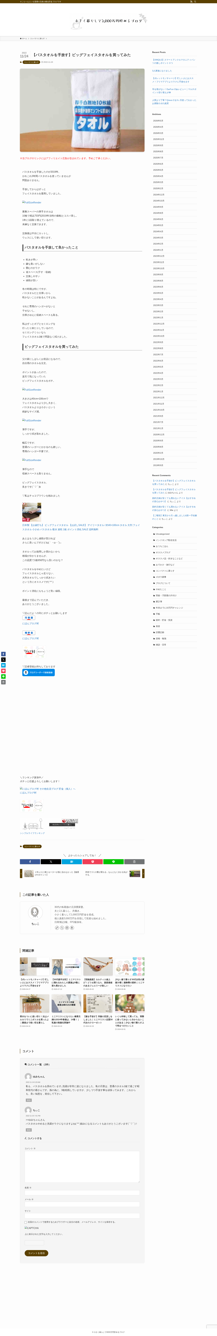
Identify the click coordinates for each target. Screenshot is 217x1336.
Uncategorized (162, 534)
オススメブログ (163, 552)
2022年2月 (158, 385)
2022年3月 (158, 379)
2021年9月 (158, 416)
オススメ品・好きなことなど (169, 558)
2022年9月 (158, 342)
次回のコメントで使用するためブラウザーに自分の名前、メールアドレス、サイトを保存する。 (72, 1222)
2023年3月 (158, 305)
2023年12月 (158, 256)
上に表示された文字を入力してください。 (44, 1234)
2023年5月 (158, 293)
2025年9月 (158, 145)
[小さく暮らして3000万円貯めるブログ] (108, 21)
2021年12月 (158, 397)
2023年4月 (158, 299)
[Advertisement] (82, 733)
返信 (29, 1100)
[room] (72, 928)
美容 (158, 626)
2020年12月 (158, 434)
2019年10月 (158, 459)
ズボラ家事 (161, 577)
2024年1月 (158, 250)
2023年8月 (158, 281)
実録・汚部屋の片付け (166, 595)
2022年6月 (158, 361)
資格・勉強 (161, 638)
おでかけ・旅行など (165, 565)
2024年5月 (158, 225)
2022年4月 (158, 373)
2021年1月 (158, 428)
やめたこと (161, 589)
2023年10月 (158, 268)
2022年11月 (158, 330)
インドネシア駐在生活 (166, 540)
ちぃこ (35, 923)
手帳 (158, 614)
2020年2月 (158, 453)
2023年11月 (158, 262)
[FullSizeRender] (31, 202)
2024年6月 (158, 219)
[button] (30, 861)
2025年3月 (158, 182)
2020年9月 (158, 440)
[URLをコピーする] (134, 861)
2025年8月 (158, 151)
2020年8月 (158, 447)
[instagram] (67, 928)
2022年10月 (158, 336)
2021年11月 (158, 404)
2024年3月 (158, 237)
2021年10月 (158, 410)
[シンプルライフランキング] (49, 829)
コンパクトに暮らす (31, 62)
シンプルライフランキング (32, 833)
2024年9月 (158, 207)
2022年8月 (158, 348)
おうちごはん (162, 546)
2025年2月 (158, 188)
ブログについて (163, 583)
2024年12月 (158, 194)
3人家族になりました (162, 71)
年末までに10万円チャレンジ (169, 608)
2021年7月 (158, 422)
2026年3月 (158, 133)
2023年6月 (158, 287)
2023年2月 (158, 311)
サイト (28, 1211)
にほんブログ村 (30, 623)
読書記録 (160, 632)
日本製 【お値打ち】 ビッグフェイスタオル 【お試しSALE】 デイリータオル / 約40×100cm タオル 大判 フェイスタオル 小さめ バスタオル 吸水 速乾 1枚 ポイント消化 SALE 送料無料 (81, 527)
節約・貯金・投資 (164, 620)
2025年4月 (158, 176)
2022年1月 (158, 391)
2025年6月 (158, 164)
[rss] (191, 1)
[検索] (195, 1)
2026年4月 (158, 127)
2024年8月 (158, 213)
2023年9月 (158, 274)
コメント (30, 1148)
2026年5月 (158, 121)
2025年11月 (158, 139)
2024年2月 (158, 244)
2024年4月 (158, 231)
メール (29, 1199)
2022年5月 (158, 367)
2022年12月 (158, 324)
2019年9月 (158, 465)
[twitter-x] (62, 928)
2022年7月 (158, 354)
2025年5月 (158, 170)
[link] (57, 928)
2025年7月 (158, 157)
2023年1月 (158, 317)
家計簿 (159, 601)
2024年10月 (158, 201)
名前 (28, 1187)
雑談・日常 (161, 645)
